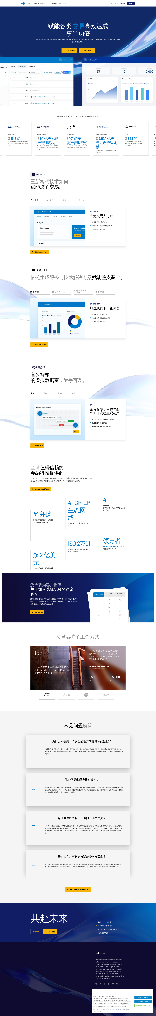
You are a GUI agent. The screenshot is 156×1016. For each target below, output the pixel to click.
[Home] (26, 3)
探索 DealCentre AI (41, 252)
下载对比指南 (39, 612)
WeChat (117, 984)
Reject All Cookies (143, 1001)
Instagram (108, 984)
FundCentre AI (88, 50)
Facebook (96, 984)
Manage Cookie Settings (143, 1005)
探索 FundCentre (40, 344)
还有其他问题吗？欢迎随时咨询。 (79, 889)
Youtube (113, 983)
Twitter (100, 984)
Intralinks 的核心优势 (42, 489)
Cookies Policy (123, 1005)
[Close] (150, 992)
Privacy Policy (115, 1009)
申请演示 (122, 3)
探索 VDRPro (39, 445)
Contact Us (115, 3)
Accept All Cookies (143, 997)
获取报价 (131, 3)
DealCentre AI (70, 50)
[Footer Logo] (100, 953)
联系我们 (52, 932)
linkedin (104, 984)
